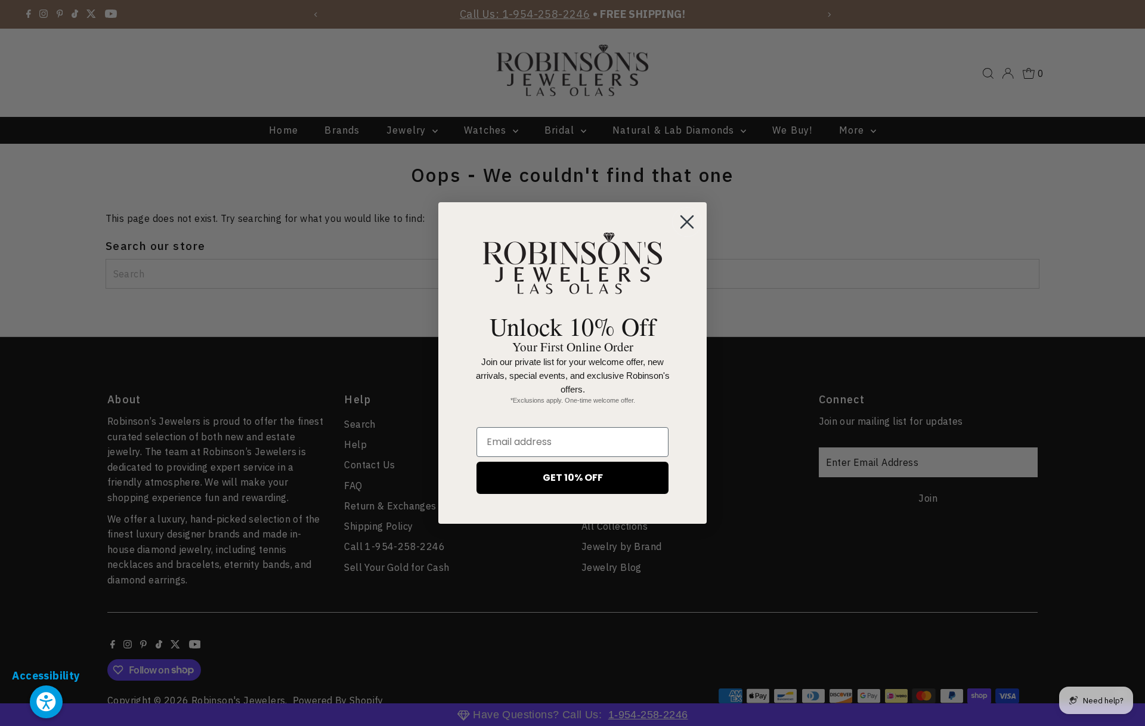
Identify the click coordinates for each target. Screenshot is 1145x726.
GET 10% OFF (573, 477)
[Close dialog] (687, 222)
